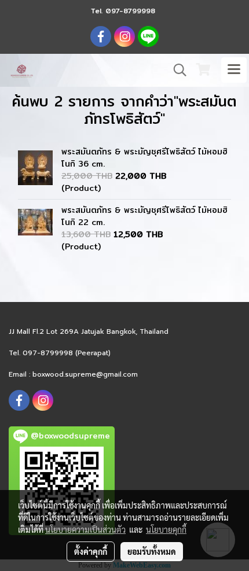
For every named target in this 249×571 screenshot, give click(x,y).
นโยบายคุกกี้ (166, 529)
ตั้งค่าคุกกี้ (90, 551)
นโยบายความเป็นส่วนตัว (85, 529)
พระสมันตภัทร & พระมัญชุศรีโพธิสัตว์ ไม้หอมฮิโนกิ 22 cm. (144, 216)
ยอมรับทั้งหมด (151, 551)
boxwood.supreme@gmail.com (85, 374)
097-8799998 (130, 10)
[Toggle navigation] (234, 70)
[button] (176, 70)
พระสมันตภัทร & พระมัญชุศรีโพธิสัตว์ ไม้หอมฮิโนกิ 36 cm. (144, 157)
